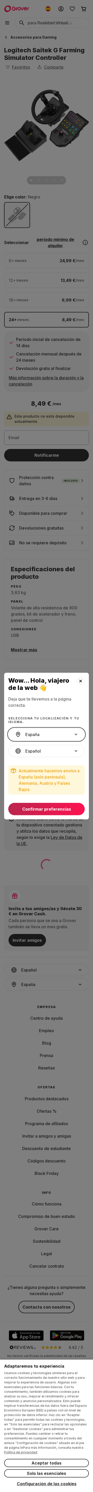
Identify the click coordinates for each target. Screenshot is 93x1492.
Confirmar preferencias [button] (46, 809)
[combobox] (46, 734)
